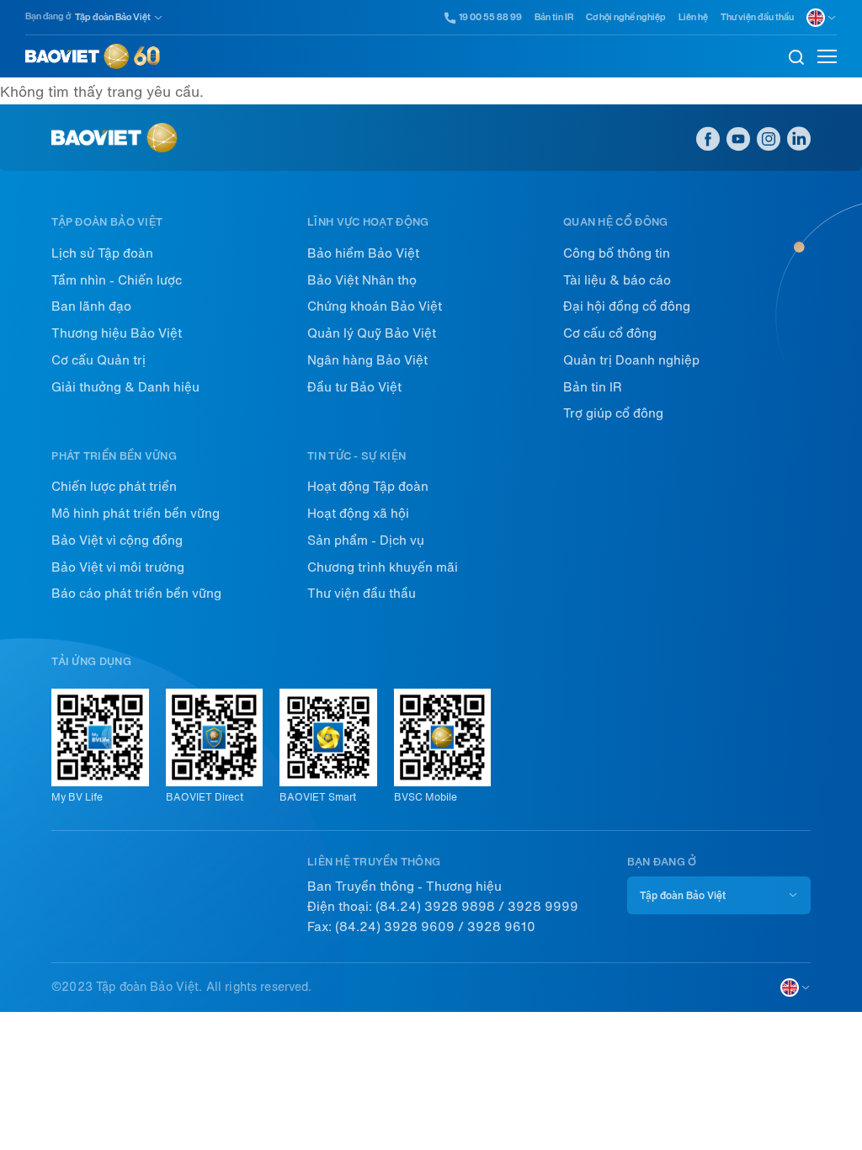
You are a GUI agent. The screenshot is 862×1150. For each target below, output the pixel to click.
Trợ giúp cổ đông (613, 413)
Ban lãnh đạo (91, 306)
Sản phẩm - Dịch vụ (365, 540)
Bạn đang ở (48, 16)
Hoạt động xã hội (358, 513)
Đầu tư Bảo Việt (354, 387)
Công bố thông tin (616, 253)
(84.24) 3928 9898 (435, 906)
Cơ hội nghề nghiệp (626, 17)
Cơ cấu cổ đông (610, 333)
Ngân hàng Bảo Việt (367, 360)
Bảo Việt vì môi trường (117, 567)
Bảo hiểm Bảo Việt (363, 253)
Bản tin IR (554, 17)
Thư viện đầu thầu (757, 17)
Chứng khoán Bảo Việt (374, 306)
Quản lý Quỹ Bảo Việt (371, 333)
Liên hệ (693, 17)
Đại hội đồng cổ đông (626, 306)
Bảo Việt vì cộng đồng (117, 540)
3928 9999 (543, 906)
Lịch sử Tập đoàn (102, 253)
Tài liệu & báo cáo (617, 280)
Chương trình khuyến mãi (382, 567)
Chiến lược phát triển (114, 486)
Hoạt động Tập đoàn (367, 486)
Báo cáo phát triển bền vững (136, 593)
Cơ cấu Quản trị (98, 360)
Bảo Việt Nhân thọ (362, 280)
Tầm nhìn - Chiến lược (116, 280)
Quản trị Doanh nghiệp (631, 360)
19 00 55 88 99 (490, 18)
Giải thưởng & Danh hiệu (125, 387)
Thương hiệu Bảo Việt (116, 333)
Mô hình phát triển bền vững (135, 513)
